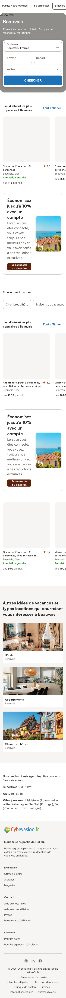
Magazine (9, 885)
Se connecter (41, 5)
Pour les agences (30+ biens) (21, 944)
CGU (34, 982)
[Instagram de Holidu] (26, 961)
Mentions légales (18, 982)
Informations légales (21, 991)
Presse (8, 914)
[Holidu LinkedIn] (33, 961)
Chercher (33, 80)
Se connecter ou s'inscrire (19, 266)
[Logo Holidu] (21, 829)
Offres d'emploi (13, 873)
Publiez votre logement (15, 5)
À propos (9, 879)
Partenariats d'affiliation (17, 920)
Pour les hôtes (12, 938)
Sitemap (45, 986)
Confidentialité (48, 982)
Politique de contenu (25, 986)
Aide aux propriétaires (16, 909)
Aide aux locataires (15, 903)
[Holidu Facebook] (40, 961)
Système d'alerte (46, 991)
